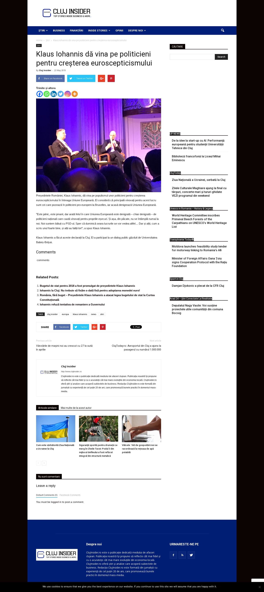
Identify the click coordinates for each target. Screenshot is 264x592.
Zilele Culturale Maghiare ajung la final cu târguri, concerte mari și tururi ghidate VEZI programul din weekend (199, 191)
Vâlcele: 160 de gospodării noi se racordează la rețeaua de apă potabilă (140, 449)
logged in (56, 501)
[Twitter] (60, 94)
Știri (42, 30)
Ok (220, 586)
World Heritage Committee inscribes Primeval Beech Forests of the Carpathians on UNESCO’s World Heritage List (199, 221)
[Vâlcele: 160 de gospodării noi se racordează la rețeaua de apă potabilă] (141, 428)
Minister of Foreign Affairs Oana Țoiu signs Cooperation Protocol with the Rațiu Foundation (199, 262)
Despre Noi (135, 30)
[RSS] (182, 555)
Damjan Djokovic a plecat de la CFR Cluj (198, 285)
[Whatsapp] (46, 94)
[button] (222, 30)
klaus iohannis (80, 314)
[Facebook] (39, 94)
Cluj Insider (45, 70)
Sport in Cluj (176, 278)
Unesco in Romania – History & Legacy (191, 208)
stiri (102, 314)
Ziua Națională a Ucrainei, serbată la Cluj (198, 180)
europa (65, 314)
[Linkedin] (53, 94)
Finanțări (76, 30)
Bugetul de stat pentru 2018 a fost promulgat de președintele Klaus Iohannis (87, 285)
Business (59, 30)
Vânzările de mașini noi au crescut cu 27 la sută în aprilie (64, 347)
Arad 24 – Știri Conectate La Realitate (191, 298)
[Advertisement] (199, 97)
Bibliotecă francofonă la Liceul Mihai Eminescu (196, 158)
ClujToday (175, 173)
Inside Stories (97, 30)
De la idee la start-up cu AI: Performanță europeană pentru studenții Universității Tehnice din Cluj (198, 144)
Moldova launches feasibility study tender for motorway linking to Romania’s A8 (199, 248)
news (93, 314)
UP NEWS (175, 133)
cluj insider (52, 314)
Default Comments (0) (46, 495)
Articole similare (47, 407)
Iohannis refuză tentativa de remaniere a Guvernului (72, 304)
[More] (74, 94)
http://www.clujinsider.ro (71, 371)
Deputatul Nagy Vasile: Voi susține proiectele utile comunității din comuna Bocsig (197, 309)
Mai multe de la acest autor (76, 407)
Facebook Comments (70, 495)
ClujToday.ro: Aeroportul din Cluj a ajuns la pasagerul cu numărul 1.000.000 (136, 347)
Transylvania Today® (182, 239)
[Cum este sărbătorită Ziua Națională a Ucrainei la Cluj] (55, 428)
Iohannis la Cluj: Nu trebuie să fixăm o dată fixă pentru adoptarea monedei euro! (90, 290)
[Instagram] (67, 94)
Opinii (119, 30)
